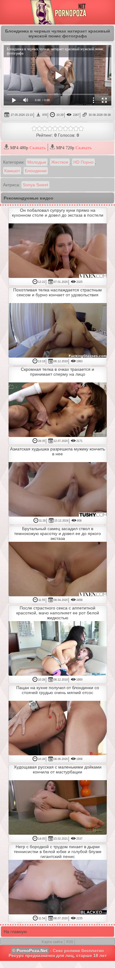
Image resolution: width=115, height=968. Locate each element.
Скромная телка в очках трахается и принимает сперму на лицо (57, 372)
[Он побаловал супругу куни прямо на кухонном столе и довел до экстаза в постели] (58, 251)
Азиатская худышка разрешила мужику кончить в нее (57, 451)
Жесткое (59, 162)
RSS (69, 942)
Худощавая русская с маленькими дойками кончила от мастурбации (58, 769)
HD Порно (83, 162)
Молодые (36, 162)
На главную (15, 931)
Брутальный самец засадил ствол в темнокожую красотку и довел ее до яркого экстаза (57, 533)
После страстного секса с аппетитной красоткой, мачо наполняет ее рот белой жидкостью (57, 612)
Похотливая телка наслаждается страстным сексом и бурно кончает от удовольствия (57, 292)
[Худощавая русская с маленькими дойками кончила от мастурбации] (58, 808)
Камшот (12, 170)
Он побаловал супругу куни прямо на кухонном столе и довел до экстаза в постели (57, 213)
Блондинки (36, 170)
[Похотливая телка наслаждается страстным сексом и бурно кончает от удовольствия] (58, 331)
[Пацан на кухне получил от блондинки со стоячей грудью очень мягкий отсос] (58, 728)
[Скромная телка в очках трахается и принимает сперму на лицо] (58, 410)
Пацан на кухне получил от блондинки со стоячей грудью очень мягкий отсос (57, 690)
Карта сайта (52, 942)
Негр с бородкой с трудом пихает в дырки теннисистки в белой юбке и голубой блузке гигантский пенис (58, 851)
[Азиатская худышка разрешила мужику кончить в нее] (58, 490)
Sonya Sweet (35, 184)
